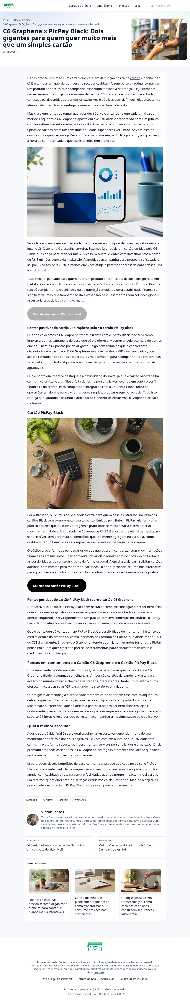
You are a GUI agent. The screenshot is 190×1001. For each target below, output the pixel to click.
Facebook (31, 799)
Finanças (123, 5)
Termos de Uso (86, 979)
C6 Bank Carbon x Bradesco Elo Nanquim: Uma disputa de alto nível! (55, 845)
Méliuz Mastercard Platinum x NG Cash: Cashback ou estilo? (126, 845)
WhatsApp (80, 799)
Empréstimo (104, 5)
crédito (135, 78)
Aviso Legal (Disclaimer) (57, 979)
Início (6, 20)
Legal (138, 5)
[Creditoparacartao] (8, 6)
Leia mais (99, 972)
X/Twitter (48, 799)
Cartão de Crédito (80, 5)
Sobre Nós (107, 979)
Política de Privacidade (134, 979)
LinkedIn (63, 799)
